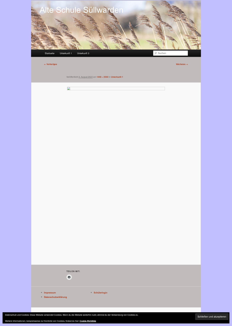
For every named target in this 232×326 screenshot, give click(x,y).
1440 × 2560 (102, 76)
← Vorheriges (50, 64)
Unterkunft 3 (83, 53)
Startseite (49, 53)
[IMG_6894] (116, 174)
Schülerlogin (100, 292)
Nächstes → (182, 64)
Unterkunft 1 (66, 53)
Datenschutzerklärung (55, 297)
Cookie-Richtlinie (88, 320)
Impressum (50, 292)
